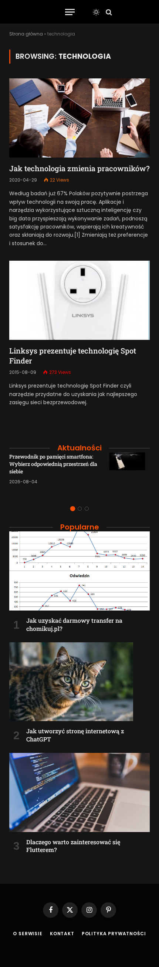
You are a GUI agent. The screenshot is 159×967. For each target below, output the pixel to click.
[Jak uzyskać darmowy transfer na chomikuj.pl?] (79, 571)
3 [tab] (86, 508)
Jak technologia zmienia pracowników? (79, 168)
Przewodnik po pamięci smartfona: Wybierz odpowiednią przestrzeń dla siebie (53, 464)
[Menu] (70, 12)
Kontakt (62, 933)
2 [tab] (79, 508)
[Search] (108, 12)
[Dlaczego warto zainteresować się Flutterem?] (79, 792)
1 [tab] (72, 508)
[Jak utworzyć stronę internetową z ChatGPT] (79, 681)
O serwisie (27, 933)
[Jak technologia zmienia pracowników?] (79, 118)
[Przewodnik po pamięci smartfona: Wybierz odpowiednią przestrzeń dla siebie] (129, 472)
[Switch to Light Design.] (96, 12)
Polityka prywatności (114, 933)
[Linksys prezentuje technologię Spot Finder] (79, 300)
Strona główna (26, 34)
